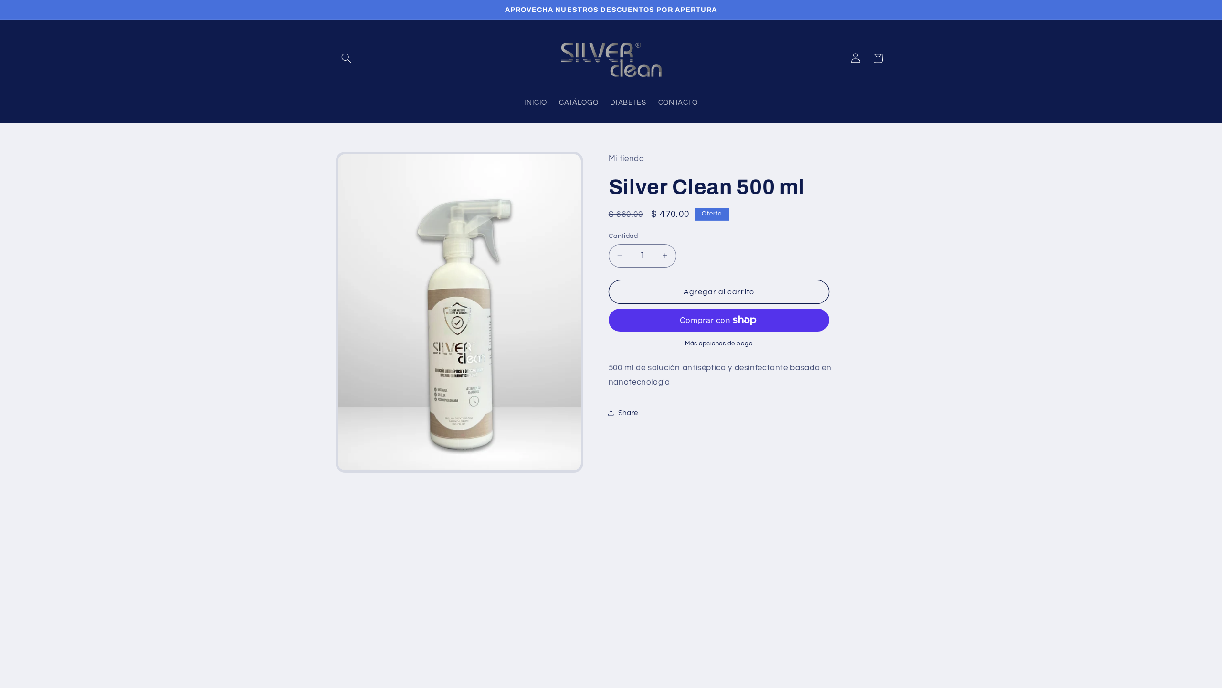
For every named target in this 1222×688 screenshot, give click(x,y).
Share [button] (628, 413)
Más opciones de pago (719, 344)
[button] (347, 58)
